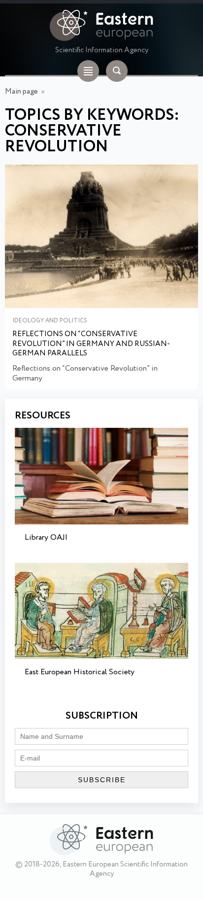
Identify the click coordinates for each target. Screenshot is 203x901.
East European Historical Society (80, 672)
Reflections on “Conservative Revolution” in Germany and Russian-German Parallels (91, 344)
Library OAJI (46, 537)
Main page (21, 91)
